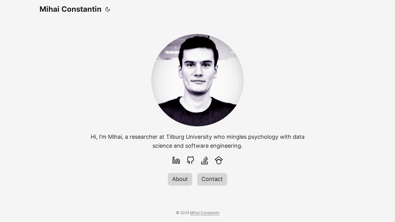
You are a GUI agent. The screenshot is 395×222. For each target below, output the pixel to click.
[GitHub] (190, 160)
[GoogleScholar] (219, 160)
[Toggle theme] (107, 9)
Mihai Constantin (71, 9)
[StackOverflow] (205, 160)
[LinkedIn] (176, 160)
